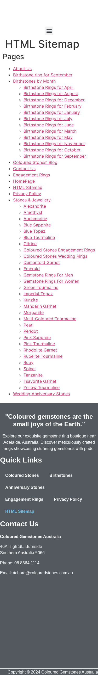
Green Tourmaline (41, 287)
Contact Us (24, 168)
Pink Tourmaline (39, 343)
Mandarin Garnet (40, 306)
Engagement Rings (31, 174)
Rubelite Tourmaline (43, 356)
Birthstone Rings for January (52, 112)
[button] (49, 31)
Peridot (31, 331)
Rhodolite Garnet (40, 350)
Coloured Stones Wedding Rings (55, 256)
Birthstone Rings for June (49, 124)
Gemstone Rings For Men (48, 274)
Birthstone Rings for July (48, 118)
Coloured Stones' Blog (35, 162)
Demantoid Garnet (42, 262)
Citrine (30, 243)
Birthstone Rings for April (48, 87)
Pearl (28, 325)
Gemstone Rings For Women (51, 281)
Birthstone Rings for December (54, 99)
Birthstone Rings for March (50, 131)
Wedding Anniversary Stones (41, 393)
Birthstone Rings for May (48, 137)
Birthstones (61, 475)
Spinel (30, 368)
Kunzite (31, 300)
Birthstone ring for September (42, 74)
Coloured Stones (22, 475)
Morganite (34, 312)
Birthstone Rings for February (53, 106)
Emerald (32, 268)
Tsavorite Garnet (40, 381)
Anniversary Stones (25, 487)
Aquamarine (35, 218)
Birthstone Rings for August (51, 93)
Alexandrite (35, 206)
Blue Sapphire (37, 224)
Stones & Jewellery (32, 199)
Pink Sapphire (37, 337)
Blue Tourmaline (39, 237)
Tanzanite (33, 375)
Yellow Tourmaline (42, 387)
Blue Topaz (34, 231)
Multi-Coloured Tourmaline (50, 318)
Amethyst (33, 212)
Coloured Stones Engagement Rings (59, 249)
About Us (22, 68)
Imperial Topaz (38, 293)
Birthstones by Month (34, 81)
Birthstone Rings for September (55, 156)
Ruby (28, 362)
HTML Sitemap (27, 187)
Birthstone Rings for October (52, 149)
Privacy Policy (27, 193)
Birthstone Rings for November (54, 143)
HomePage (24, 181)
